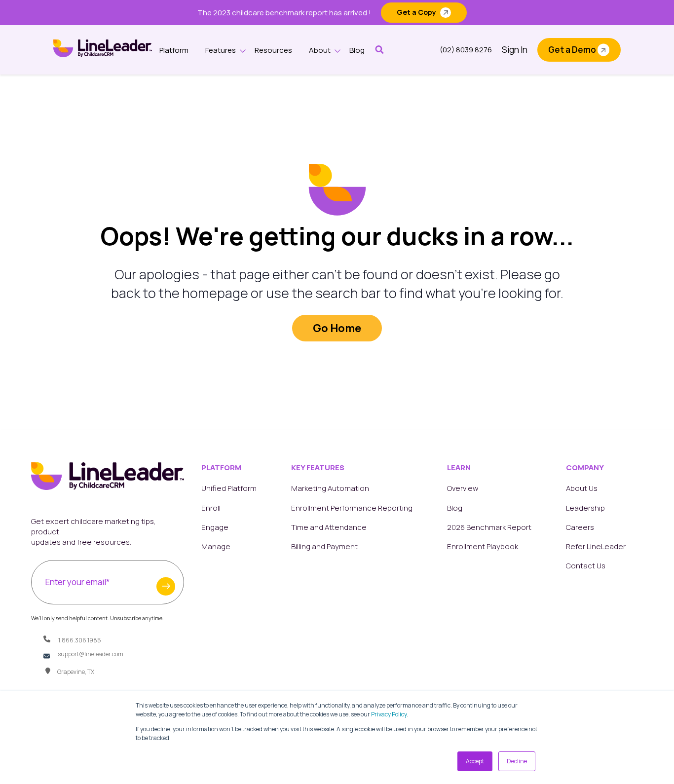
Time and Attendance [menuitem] (329, 527)
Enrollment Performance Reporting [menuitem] (351, 508)
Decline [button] (517, 761)
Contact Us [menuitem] (585, 565)
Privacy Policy (389, 714)
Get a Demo (572, 49)
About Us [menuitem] (582, 488)
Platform (173, 50)
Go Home (337, 328)
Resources (273, 50)
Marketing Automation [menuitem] (330, 488)
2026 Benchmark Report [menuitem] (489, 527)
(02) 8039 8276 (466, 49)
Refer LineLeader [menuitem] (596, 546)
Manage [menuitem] (215, 546)
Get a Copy (416, 12)
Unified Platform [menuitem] (229, 488)
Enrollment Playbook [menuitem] (482, 546)
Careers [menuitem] (580, 527)
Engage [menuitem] (214, 527)
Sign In (514, 49)
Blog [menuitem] (454, 508)
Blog (357, 50)
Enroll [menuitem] (211, 508)
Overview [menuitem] (462, 488)
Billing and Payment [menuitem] (324, 546)
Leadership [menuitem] (585, 508)
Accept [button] (475, 761)
